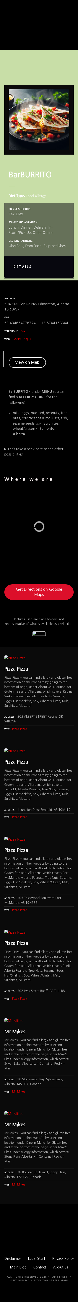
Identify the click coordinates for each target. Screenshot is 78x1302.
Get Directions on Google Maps (39, 591)
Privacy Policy (63, 1258)
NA (23, 331)
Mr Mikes (18, 1091)
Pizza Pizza (19, 728)
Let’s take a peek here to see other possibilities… (33, 451)
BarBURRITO (22, 339)
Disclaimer (12, 1258)
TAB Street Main (55, 1280)
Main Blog (18, 1267)
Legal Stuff (36, 1258)
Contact (39, 1267)
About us (60, 1267)
